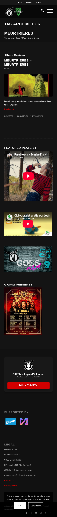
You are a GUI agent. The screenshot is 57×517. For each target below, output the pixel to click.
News (6, 68)
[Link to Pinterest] (45, 513)
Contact (29, 2)
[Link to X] (31, 513)
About (20, 2)
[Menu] (48, 11)
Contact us (9, 481)
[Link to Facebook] (26, 513)
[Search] (41, 11)
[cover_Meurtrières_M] (28, 85)
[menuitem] (20, 2)
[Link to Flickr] (50, 513)
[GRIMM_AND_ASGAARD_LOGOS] (23, 11)
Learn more (36, 506)
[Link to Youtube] (36, 513)
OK (20, 506)
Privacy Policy (10, 486)
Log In (38, 2)
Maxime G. (39, 116)
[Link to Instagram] (40, 513)
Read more (9, 109)
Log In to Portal (28, 385)
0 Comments (22, 116)
